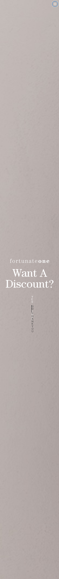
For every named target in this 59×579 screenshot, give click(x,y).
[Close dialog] (55, 4)
